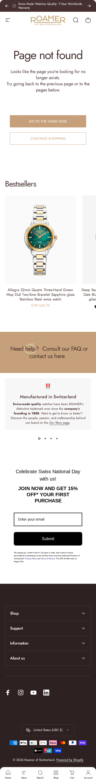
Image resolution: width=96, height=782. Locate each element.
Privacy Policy (31, 559)
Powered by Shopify (69, 759)
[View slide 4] (57, 439)
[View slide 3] (51, 439)
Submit (48, 539)
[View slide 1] (39, 439)
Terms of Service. (48, 559)
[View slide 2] (45, 439)
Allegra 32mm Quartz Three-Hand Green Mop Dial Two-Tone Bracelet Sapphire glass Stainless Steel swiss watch (40, 294)
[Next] (89, 6)
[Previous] (6, 6)
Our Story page (59, 422)
